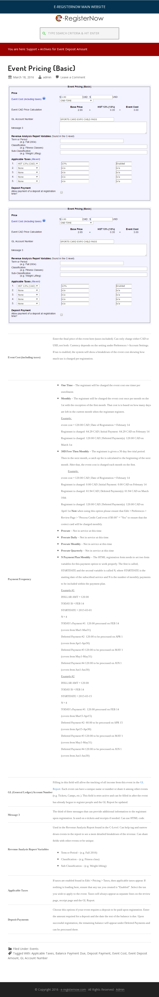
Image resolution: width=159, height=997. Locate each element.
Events (34, 949)
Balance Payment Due (70, 953)
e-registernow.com (73, 989)
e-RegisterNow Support (79, 22)
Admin (120, 989)
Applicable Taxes (42, 953)
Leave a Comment (72, 77)
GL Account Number (34, 958)
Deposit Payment (99, 953)
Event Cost (119, 953)
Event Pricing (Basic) (41, 68)
